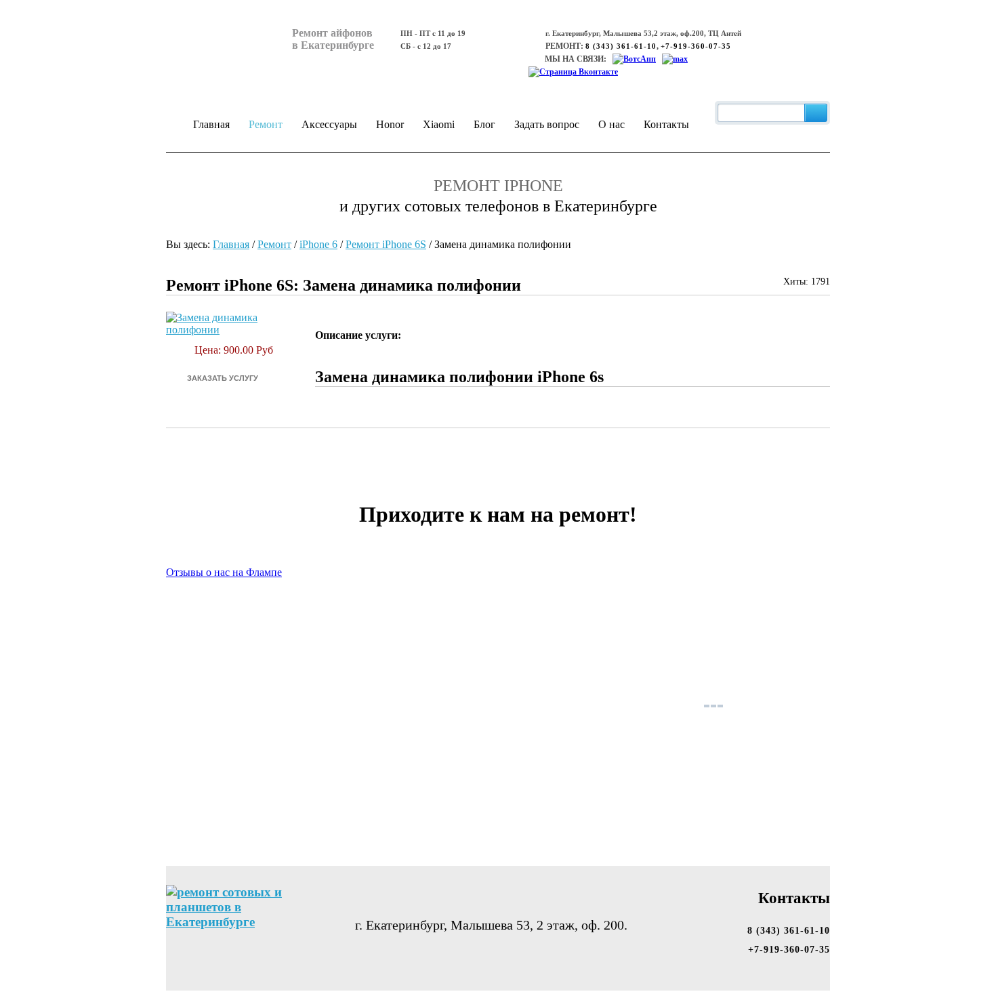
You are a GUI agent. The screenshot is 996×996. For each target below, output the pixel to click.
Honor (390, 124)
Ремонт (266, 124)
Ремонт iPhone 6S (386, 244)
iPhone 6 (318, 244)
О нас (611, 124)
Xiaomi (439, 124)
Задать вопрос (546, 124)
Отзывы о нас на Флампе (224, 572)
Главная (211, 124)
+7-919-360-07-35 (696, 46)
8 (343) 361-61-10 (621, 46)
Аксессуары (329, 124)
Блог (484, 124)
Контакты (666, 124)
